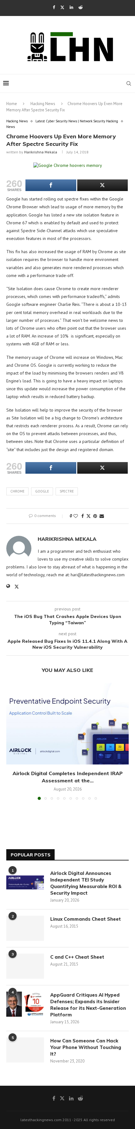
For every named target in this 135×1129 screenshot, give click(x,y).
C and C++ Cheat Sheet (77, 957)
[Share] (50, 185)
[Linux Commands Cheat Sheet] (25, 928)
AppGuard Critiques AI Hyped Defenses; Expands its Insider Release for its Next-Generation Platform (88, 1005)
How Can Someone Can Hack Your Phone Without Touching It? (85, 1047)
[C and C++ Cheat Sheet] (25, 966)
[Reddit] (80, 7)
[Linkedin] (71, 7)
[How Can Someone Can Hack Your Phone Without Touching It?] (25, 1049)
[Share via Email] (102, 516)
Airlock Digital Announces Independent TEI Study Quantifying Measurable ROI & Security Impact (86, 883)
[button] (11, 741)
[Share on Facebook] (82, 516)
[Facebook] (54, 7)
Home (11, 103)
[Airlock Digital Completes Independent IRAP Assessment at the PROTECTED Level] (67, 723)
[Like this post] (75, 516)
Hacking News (42, 103)
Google (42, 491)
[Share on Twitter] (88, 516)
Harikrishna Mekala (40, 152)
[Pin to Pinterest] (95, 516)
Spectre (67, 491)
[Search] (129, 83)
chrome (17, 491)
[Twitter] (62, 7)
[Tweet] (102, 185)
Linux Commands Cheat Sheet (85, 919)
